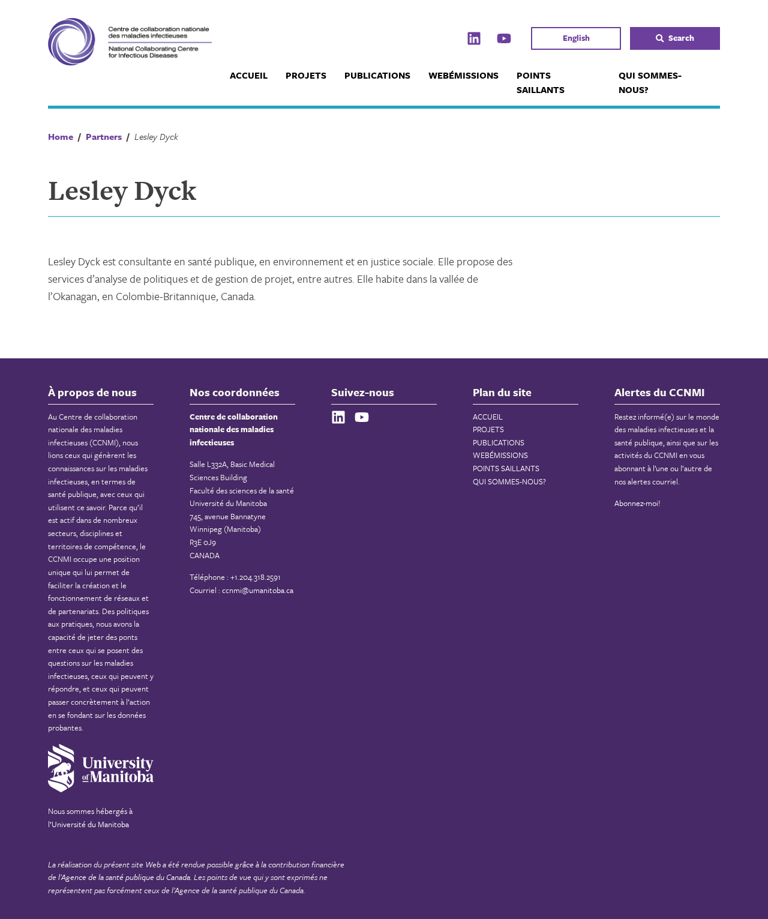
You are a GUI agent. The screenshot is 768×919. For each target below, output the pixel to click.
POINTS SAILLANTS (541, 82)
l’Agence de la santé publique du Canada (124, 877)
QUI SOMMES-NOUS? (650, 82)
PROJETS (306, 75)
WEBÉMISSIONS (463, 75)
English (576, 38)
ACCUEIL (249, 75)
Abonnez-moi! (637, 503)
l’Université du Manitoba (88, 824)
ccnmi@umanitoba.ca (257, 590)
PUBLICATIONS (377, 75)
